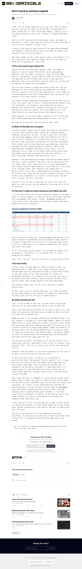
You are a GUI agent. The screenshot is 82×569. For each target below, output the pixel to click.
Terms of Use (49, 450)
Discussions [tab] (24, 494)
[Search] (58, 3)
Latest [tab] (18, 494)
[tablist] (19, 474)
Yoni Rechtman (19, 17)
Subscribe (69, 3)
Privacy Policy (53, 451)
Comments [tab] (15, 474)
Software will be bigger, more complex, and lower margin (28, 513)
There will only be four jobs (22, 499)
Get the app (49, 561)
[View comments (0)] (19, 22)
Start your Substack (36, 561)
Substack (33, 565)
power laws (51, 237)
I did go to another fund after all (43, 426)
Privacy (40, 557)
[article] (41, 503)
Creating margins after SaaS (22, 522)
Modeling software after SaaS (23, 510)
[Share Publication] (62, 3)
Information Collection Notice (40, 451)
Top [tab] (14, 494)
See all (15, 533)
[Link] (9, 66)
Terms (45, 557)
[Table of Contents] (2, 284)
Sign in (77, 3)
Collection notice (52, 557)
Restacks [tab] (22, 474)
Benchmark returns (54, 199)
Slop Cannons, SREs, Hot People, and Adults (24, 501)
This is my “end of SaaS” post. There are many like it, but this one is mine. (32, 524)
